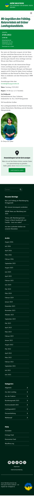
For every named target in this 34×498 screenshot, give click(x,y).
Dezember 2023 (10, 306)
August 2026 (9, 242)
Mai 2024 (8, 289)
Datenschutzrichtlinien (23, 166)
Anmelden (8, 431)
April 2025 (8, 276)
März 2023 (8, 332)
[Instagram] (13, 462)
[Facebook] (9, 462)
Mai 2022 (8, 349)
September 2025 (10, 263)
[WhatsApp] (24, 462)
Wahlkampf (8, 418)
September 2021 (10, 366)
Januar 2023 (9, 340)
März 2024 (8, 293)
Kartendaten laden (17, 170)
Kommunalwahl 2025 (12, 405)
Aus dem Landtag (10, 392)
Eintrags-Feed (9, 435)
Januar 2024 (9, 302)
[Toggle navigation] (31, 13)
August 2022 (9, 345)
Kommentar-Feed (10, 439)
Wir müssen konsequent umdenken (16, 207)
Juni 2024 (8, 285)
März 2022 (8, 357)
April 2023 (8, 327)
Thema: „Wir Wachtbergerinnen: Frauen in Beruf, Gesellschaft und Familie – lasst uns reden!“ (15, 220)
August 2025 (9, 268)
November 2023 (10, 310)
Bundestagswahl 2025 (12, 400)
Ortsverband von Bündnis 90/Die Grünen (21, 6)
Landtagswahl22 (10, 409)
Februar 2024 (9, 298)
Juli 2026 (8, 246)
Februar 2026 (9, 259)
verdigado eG (11, 486)
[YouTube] (20, 462)
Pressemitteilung (10, 413)
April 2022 (8, 353)
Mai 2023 (8, 323)
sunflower (13, 484)
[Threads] (17, 462)
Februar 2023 (9, 336)
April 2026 (8, 250)
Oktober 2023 (9, 315)
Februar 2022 (9, 362)
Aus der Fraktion (10, 396)
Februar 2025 (9, 280)
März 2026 (8, 255)
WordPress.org (9, 443)
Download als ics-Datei (8, 46)
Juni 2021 (8, 375)
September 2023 (10, 319)
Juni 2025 (8, 272)
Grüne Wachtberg (17, 3)
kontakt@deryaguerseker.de (10, 84)
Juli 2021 (8, 370)
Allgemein (8, 388)
